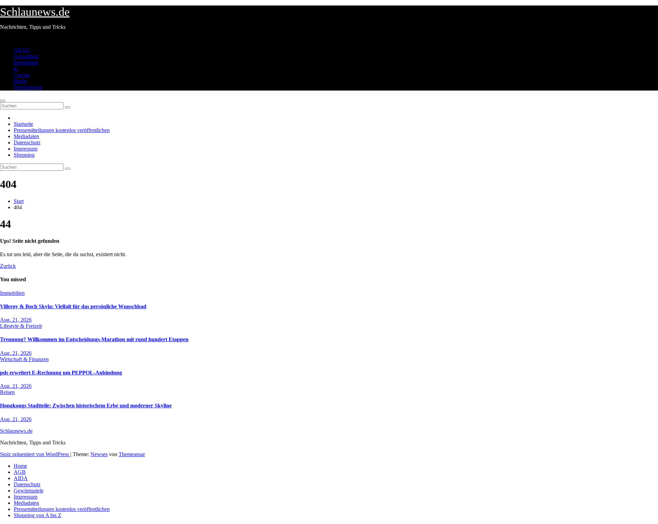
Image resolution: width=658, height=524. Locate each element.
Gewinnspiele (29, 490)
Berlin (20, 81)
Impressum (25, 149)
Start (19, 201)
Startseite (23, 124)
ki (16, 69)
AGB (20, 472)
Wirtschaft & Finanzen (24, 359)
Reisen (7, 392)
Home (20, 466)
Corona (22, 75)
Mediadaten (26, 136)
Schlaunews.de (35, 11)
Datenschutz (27, 142)
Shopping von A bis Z (37, 515)
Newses (99, 454)
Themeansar (132, 454)
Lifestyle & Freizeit (21, 326)
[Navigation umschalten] (2, 101)
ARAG (22, 50)
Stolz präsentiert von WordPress (35, 454)
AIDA (21, 478)
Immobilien (26, 63)
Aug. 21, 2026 (16, 320)
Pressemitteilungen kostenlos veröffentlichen (62, 130)
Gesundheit (26, 56)
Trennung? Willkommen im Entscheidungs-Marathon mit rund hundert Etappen (94, 339)
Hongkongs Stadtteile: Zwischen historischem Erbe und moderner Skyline (86, 405)
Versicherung (28, 87)
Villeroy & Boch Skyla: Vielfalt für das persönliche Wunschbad (73, 306)
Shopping (24, 155)
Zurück (8, 266)
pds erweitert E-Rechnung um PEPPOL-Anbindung (61, 373)
